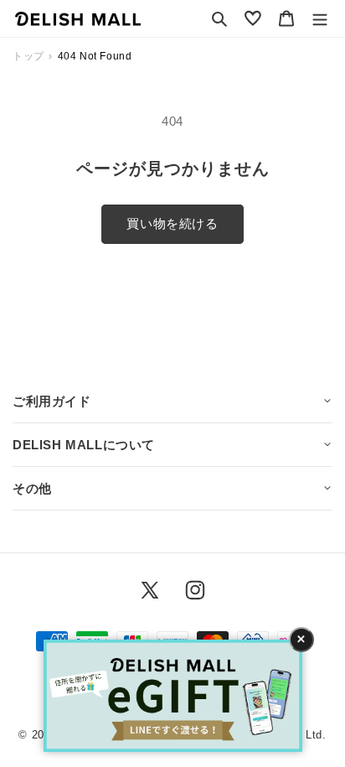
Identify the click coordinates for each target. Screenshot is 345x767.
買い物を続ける (172, 223)
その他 (32, 488)
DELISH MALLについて (84, 445)
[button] (219, 18)
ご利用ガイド (52, 401)
